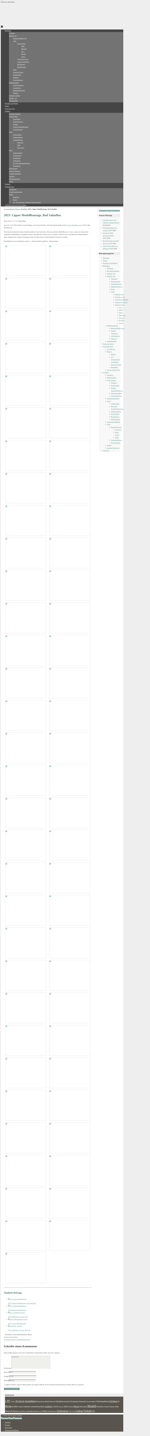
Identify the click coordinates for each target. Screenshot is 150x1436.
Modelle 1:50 (111, 273)
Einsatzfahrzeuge (116, 284)
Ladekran (26, 1406)
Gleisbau (114, 383)
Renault (121, 320)
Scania (121, 323)
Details (105, 261)
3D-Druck (110, 268)
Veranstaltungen (9, 209)
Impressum (8, 1427)
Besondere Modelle (113, 271)
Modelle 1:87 (111, 276)
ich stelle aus (111, 349)
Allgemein (106, 258)
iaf (13, 1406)
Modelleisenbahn (112, 326)
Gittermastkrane (116, 411)
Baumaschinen (115, 281)
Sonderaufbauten (116, 440)
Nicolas (121, 318)
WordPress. (118, 1434)
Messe (30, 1334)
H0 (118, 1401)
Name (6, 1372)
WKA (93, 1411)
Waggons (114, 339)
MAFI (121, 310)
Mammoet (61, 1406)
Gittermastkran (102, 1401)
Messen (17, 209)
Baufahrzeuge (119, 294)
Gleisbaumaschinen (113, 398)
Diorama (52, 1401)
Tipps (73, 1411)
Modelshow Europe (103, 1406)
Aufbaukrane (115, 404)
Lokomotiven (115, 336)
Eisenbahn (67, 1401)
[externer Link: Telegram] (115, 211)
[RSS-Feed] (109, 211)
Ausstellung (8, 1334)
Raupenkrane (115, 417)
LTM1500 (55, 1406)
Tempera (110, 1434)
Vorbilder (106, 372)
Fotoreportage (111, 380)
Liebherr (48, 1406)
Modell (91, 1406)
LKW (112, 292)
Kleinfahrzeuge (120, 297)
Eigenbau (59, 1401)
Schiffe (109, 445)
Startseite (8, 1422)
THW (117, 437)
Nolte (117, 1406)
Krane (113, 289)
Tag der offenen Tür (113, 370)
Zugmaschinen (119, 305)
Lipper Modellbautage (20, 1334)
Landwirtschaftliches (121, 299)
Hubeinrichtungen (117, 287)
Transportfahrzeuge (121, 302)
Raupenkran (30, 1411)
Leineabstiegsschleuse (37, 1406)
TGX (70, 1411)
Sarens (39, 1411)
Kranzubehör (115, 414)
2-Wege (13, 1401)
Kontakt (7, 1425)
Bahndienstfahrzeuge (117, 328)
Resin (36, 1411)
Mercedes (122, 315)
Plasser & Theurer (11, 1411)
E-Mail (6, 1376)
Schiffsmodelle (111, 341)
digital (47, 1401)
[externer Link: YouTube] (103, 211)
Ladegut (20, 1406)
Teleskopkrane (115, 419)
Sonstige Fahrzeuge (113, 448)
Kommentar (7, 1368)
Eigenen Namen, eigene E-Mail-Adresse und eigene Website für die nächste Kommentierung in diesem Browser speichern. (45, 1384)
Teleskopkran (62, 1411)
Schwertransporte (116, 396)
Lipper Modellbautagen (74, 225)
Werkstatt (106, 450)
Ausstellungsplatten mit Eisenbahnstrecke (17, 1339)
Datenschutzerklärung (12, 1430)
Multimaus (112, 1406)
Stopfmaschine (52, 1411)
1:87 (7, 1401)
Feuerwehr (118, 430)
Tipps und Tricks (108, 344)
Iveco (121, 307)
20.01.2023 (7, 221)
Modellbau (24, 209)
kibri (16, 1406)
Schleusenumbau (116, 393)
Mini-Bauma (83, 1406)
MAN (121, 313)
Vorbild (87, 1410)
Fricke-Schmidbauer (91, 1401)
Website (6, 1380)
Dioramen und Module (110, 263)
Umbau (79, 1410)
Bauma (113, 354)
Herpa (8, 1406)
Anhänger (114, 279)
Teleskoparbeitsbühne (11, 1337)
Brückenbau (40, 1401)
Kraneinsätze (115, 385)
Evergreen (74, 1401)
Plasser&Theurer (23, 1411)
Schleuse (44, 1411)
